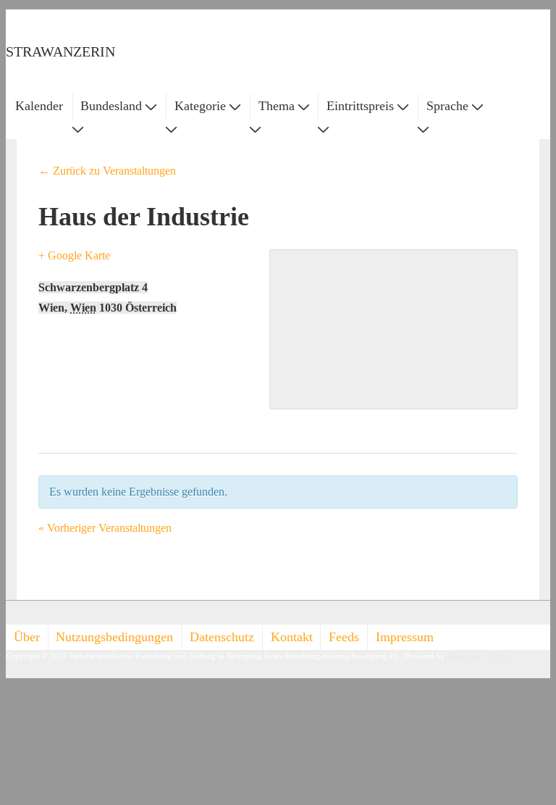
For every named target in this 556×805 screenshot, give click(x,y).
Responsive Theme (478, 656)
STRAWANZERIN (60, 51)
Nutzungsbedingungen (114, 637)
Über (27, 637)
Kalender (39, 106)
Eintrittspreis (360, 106)
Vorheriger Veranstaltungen (105, 528)
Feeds (344, 637)
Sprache (447, 106)
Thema (276, 106)
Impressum (405, 637)
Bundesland (111, 106)
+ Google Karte (74, 255)
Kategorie (200, 106)
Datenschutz (222, 637)
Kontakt (292, 637)
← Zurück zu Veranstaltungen (107, 170)
